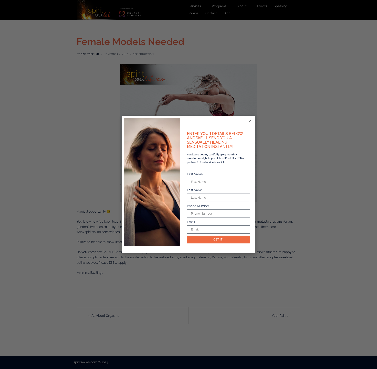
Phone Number (198, 206)
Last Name (195, 190)
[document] (188, 184)
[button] (249, 121)
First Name (195, 174)
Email (191, 222)
